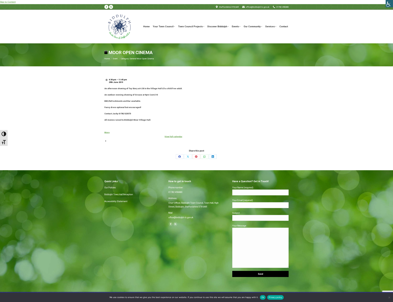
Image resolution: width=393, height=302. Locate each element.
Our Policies (110, 187)
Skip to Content (8, 2)
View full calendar (173, 136)
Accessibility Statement (115, 201)
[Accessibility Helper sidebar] (389, 3)
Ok (262, 297)
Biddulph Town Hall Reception (118, 194)
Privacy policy (275, 297)
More (107, 132)
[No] (389, 297)
